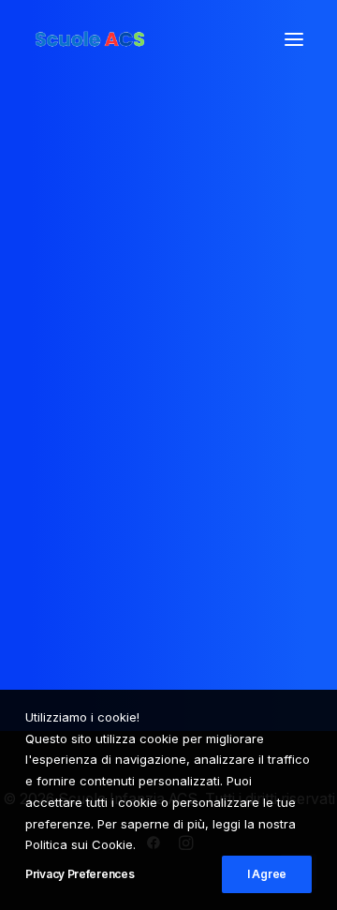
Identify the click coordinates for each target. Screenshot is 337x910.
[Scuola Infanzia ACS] (146, 39)
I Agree (266, 874)
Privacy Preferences (79, 874)
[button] (294, 39)
